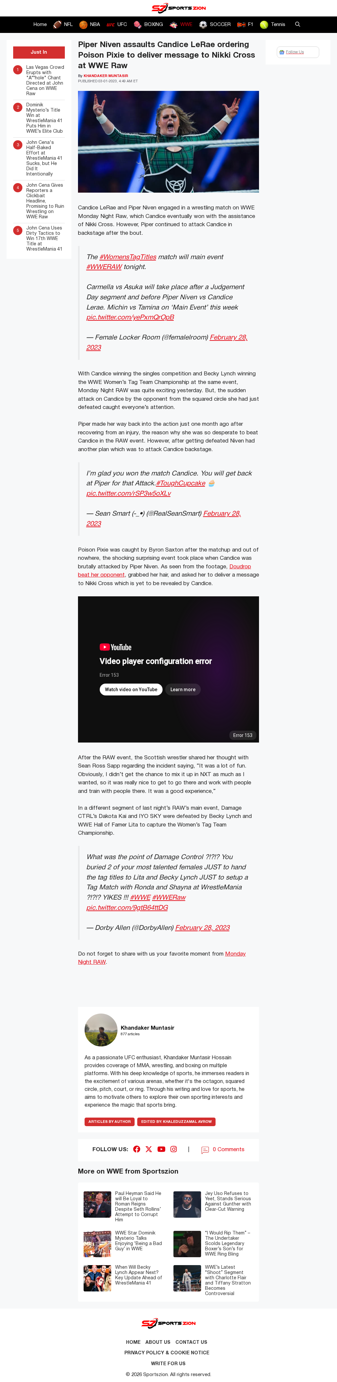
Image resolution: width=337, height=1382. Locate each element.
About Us (157, 1343)
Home (40, 24)
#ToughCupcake (180, 483)
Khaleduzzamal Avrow (176, 1122)
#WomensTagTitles (127, 257)
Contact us (191, 1343)
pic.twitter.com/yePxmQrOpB (130, 317)
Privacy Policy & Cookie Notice (166, 1353)
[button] (298, 24)
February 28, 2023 (202, 928)
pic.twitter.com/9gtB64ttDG (127, 908)
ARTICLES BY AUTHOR (110, 1122)
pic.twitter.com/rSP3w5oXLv (128, 494)
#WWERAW (103, 267)
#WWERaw (168, 898)
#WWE (140, 898)
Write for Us (168, 1364)
